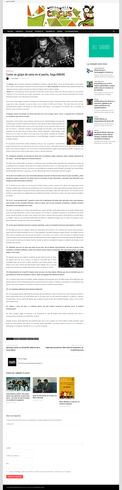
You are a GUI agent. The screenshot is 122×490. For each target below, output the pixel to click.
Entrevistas (39, 31)
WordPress (37, 487)
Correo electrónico (13, 455)
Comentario (10, 424)
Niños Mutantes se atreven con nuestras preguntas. (69, 403)
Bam (42, 487)
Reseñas (59, 31)
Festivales (29, 31)
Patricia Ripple (14, 78)
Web (7, 463)
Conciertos (19, 31)
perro (36, 339)
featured (30, 339)
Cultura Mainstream (71, 31)
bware (16, 339)
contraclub (23, 339)
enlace (73, 323)
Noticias (10, 31)
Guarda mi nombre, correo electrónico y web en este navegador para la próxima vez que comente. (40, 471)
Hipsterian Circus (21, 487)
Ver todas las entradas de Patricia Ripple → (30, 363)
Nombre (9, 448)
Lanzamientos (50, 31)
